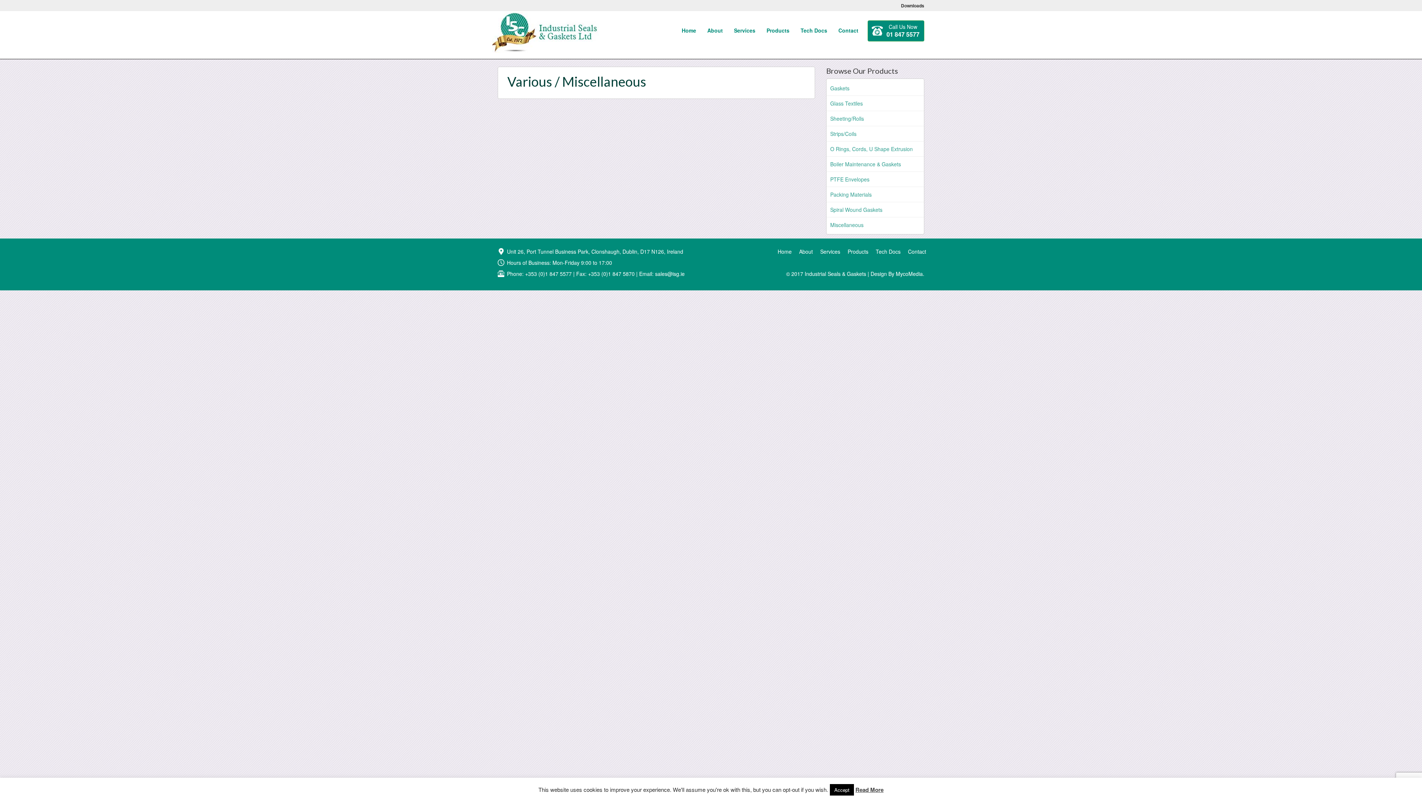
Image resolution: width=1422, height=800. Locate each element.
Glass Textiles (846, 103)
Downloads (912, 5)
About (715, 30)
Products (778, 30)
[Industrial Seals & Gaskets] (545, 20)
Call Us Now (903, 31)
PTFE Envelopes (849, 179)
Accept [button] (841, 789)
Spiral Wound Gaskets (856, 209)
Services (744, 30)
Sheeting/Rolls (847, 118)
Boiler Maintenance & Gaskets (865, 164)
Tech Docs (814, 30)
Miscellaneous (847, 225)
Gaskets (839, 88)
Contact (848, 30)
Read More (869, 790)
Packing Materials (851, 194)
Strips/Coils (843, 133)
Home (689, 30)
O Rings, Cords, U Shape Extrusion (871, 149)
